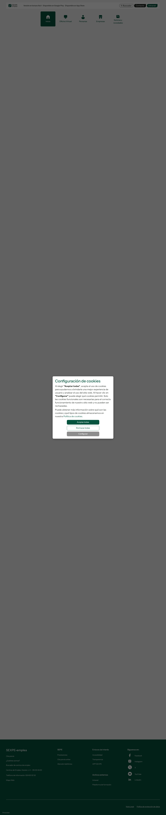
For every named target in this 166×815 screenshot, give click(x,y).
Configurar (83, 434)
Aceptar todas (83, 422)
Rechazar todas (83, 428)
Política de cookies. (73, 416)
